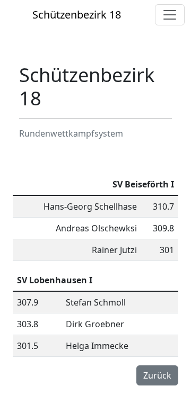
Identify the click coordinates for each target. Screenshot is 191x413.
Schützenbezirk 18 (76, 14)
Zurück (157, 375)
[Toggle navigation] (170, 14)
